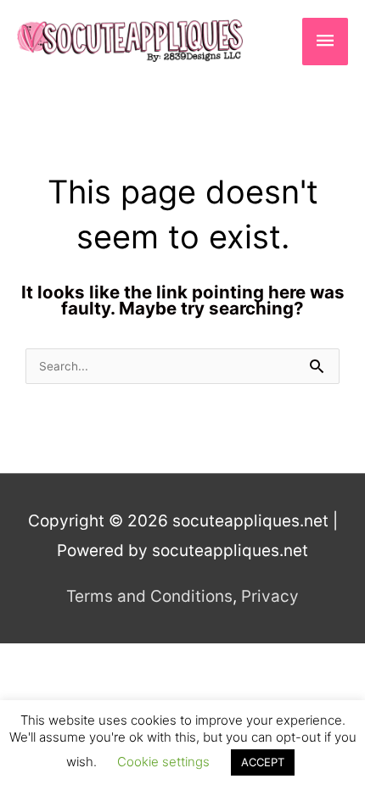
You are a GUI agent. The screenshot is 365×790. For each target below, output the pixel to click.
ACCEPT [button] (262, 762)
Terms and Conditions (149, 596)
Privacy (270, 596)
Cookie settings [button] (163, 762)
